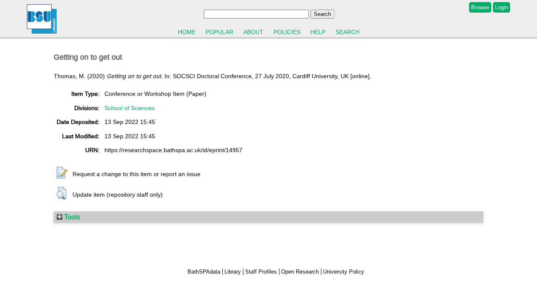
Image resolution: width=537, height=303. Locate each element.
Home (187, 32)
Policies (287, 32)
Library (232, 272)
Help (318, 32)
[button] (62, 173)
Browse (480, 7)
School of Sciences (129, 108)
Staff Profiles (261, 272)
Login (501, 7)
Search (348, 32)
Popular (219, 32)
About (253, 32)
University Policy (343, 272)
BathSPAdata (204, 272)
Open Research (300, 272)
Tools (71, 217)
